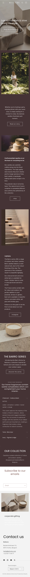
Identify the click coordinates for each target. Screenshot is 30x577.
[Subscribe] (25, 485)
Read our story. (15, 124)
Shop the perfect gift (11, 29)
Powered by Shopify (22, 573)
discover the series (15, 371)
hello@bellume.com (9, 551)
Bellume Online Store (12, 573)
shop (15, 198)
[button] (3, 3)
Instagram (15, 314)
